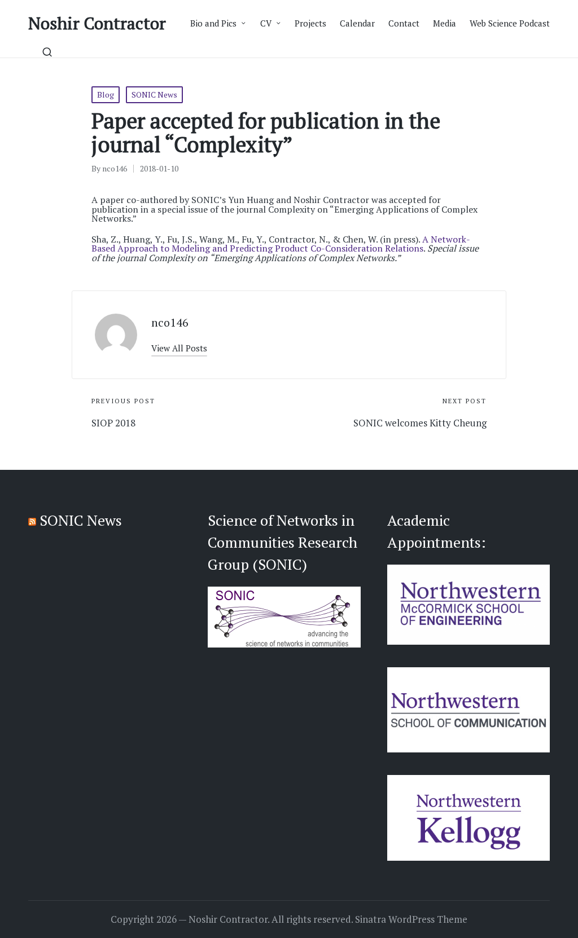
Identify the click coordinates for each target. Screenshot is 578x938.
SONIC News (154, 94)
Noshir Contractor (97, 23)
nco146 (170, 322)
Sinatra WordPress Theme (411, 919)
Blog (105, 94)
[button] (179, 348)
